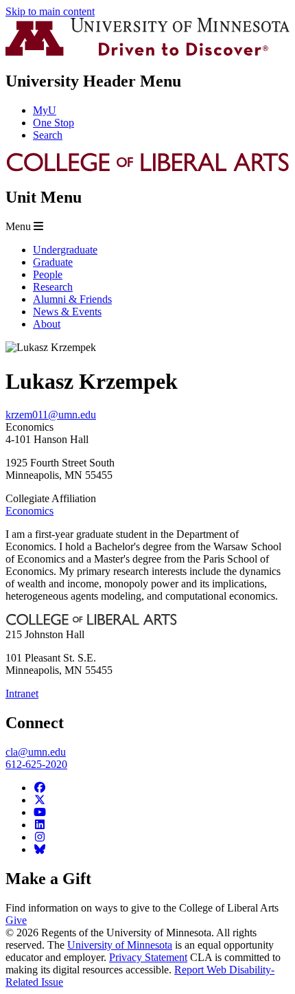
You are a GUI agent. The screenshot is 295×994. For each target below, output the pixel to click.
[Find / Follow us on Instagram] (40, 837)
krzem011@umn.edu (50, 414)
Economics (29, 511)
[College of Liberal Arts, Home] (147, 168)
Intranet (21, 693)
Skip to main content (50, 11)
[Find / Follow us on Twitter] (40, 800)
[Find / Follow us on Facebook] (40, 787)
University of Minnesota (119, 945)
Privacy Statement (148, 957)
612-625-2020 (36, 764)
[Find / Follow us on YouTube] (40, 812)
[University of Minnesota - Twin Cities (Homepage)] (147, 52)
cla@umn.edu (35, 752)
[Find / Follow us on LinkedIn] (40, 825)
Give (16, 920)
